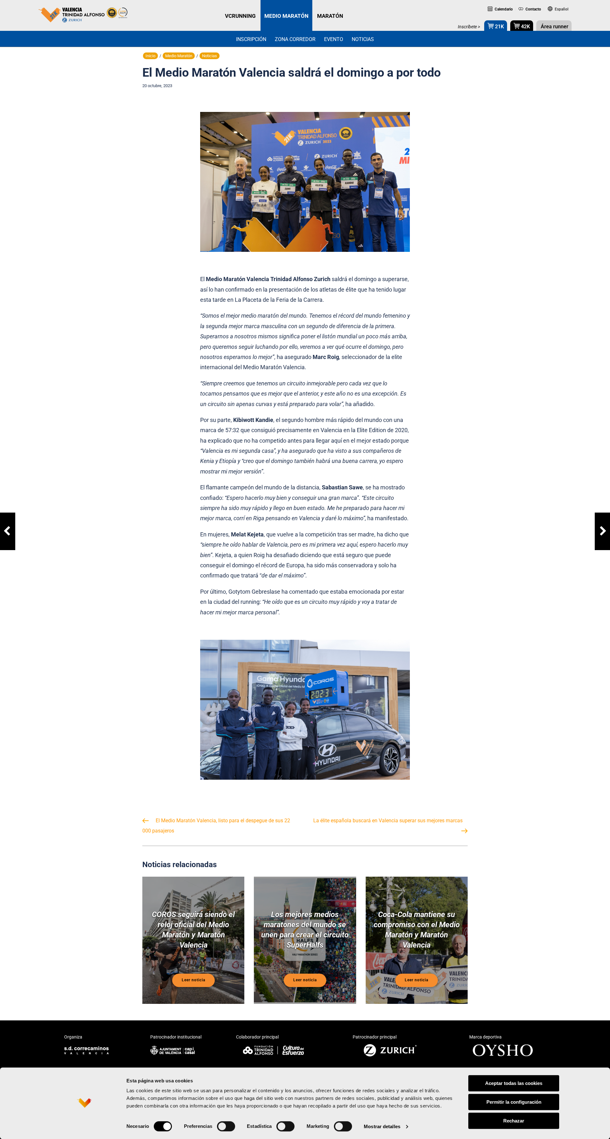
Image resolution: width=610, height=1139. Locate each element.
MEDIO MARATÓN (286, 16)
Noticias (363, 39)
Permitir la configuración (513, 1102)
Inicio (150, 55)
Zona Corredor (295, 39)
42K (525, 27)
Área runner (553, 27)
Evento (333, 39)
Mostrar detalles (382, 1126)
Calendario (503, 9)
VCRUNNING (240, 16)
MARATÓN (330, 16)
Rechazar (513, 1120)
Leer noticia (193, 980)
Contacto (533, 9)
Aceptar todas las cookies (513, 1083)
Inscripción (251, 39)
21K (499, 27)
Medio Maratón (178, 55)
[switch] (226, 1126)
